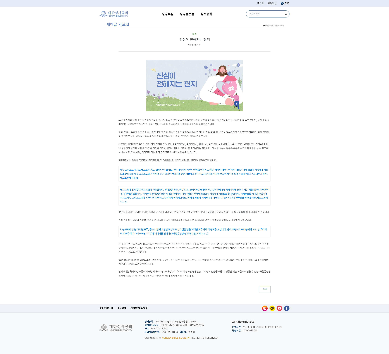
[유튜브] (279, 308)
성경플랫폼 (187, 14)
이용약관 (121, 308)
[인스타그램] (265, 308)
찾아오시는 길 (106, 308)
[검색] (285, 14)
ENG (287, 3)
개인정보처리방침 (139, 308)
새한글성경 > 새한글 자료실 (274, 25)
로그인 (260, 3)
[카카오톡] (272, 308)
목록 (265, 289)
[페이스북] (286, 308)
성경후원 (167, 14)
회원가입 (272, 3)
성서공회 (206, 14)
